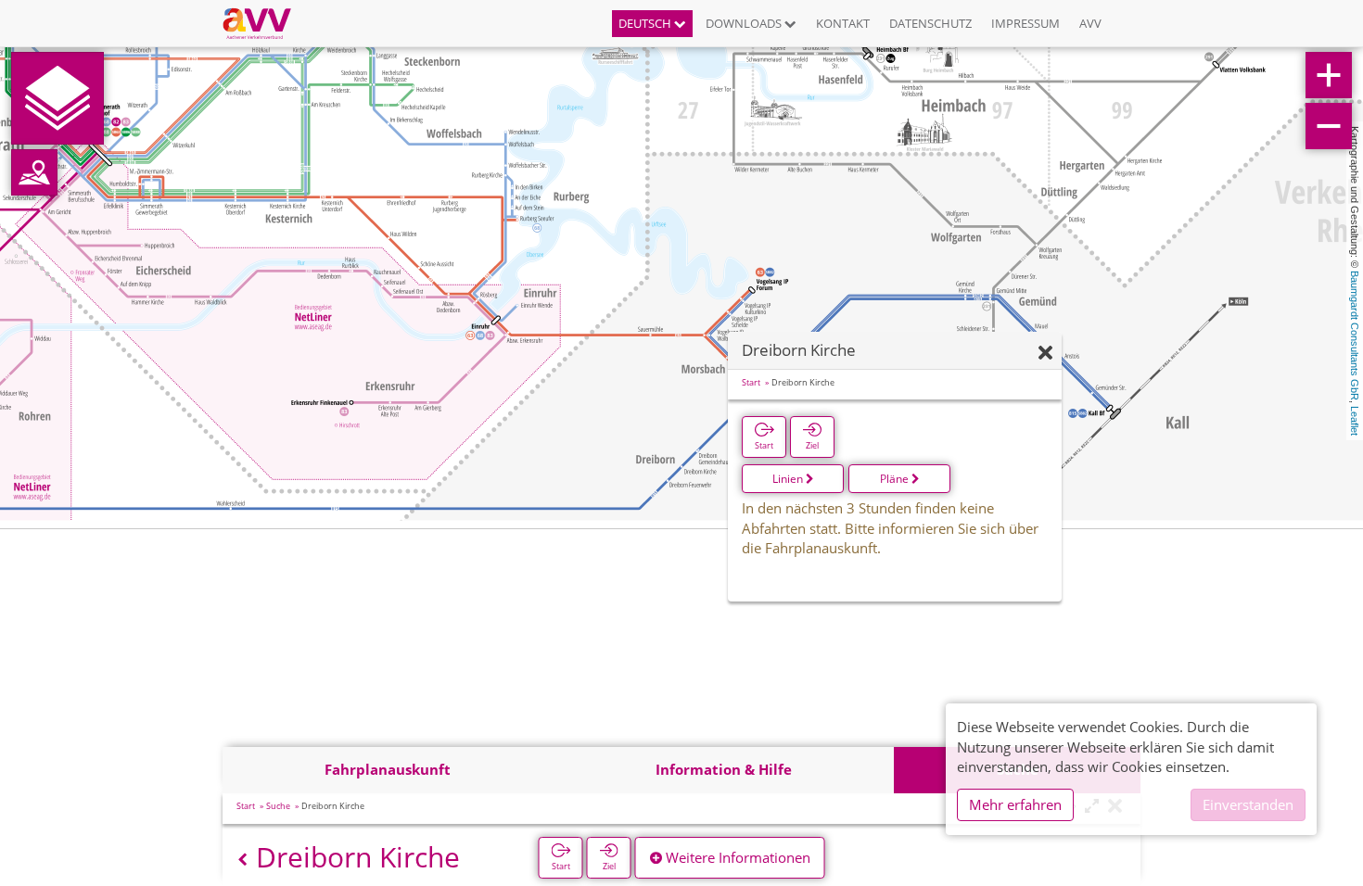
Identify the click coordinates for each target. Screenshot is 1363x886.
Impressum (1025, 23)
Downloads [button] (745, 23)
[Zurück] (242, 859)
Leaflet (1354, 421)
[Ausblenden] (1045, 353)
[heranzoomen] (1329, 75)
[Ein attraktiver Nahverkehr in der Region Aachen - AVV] (264, 23)
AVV (1090, 23)
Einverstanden (1248, 804)
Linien (789, 479)
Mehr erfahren (1015, 804)
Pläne (895, 479)
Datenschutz (930, 23)
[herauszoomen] (1329, 126)
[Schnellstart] (57, 98)
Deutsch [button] (646, 23)
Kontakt (843, 23)
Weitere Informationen (736, 857)
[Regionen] (34, 172)
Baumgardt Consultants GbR (1354, 335)
